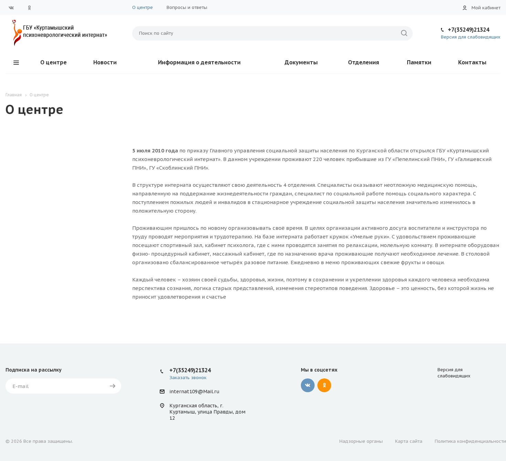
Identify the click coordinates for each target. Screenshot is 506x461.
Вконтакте (11, 7)
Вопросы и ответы (187, 7)
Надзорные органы (361, 441)
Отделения (363, 62)
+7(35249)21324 (468, 29)
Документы (301, 62)
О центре (142, 7)
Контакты (472, 62)
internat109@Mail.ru (194, 391)
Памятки (419, 62)
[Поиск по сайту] (404, 33)
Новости (105, 62)
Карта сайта (408, 441)
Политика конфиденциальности (470, 441)
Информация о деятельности (199, 62)
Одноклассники (29, 7)
